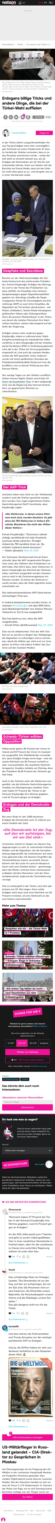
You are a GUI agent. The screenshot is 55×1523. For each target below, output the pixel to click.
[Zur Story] (27, 1472)
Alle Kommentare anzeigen (27, 1437)
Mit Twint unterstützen (31, 1059)
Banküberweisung (39, 1066)
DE (39, 2)
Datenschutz (19, 1514)
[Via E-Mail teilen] (16, 117)
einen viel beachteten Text (16, 381)
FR (45, 2)
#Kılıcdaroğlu (20, 605)
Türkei (20, 44)
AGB (49, 1511)
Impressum (40, 1511)
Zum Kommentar (17, 1262)
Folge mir (44, 133)
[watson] (9, 3)
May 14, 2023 (31, 550)
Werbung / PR (22, 1511)
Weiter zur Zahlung (27, 1052)
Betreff (5, 1144)
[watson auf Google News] (48, 117)
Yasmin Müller (19, 133)
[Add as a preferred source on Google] (38, 117)
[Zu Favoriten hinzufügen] (28, 117)
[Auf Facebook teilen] (5, 117)
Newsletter (9, 1511)
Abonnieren (27, 1107)
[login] (3, 1520)
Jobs (32, 1511)
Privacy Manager (34, 1514)
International (8, 44)
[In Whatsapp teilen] (11, 117)
